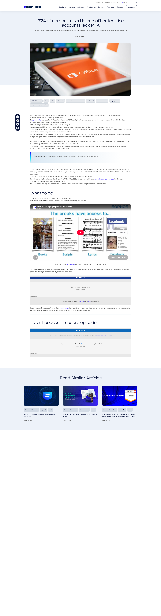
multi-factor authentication (75, 101)
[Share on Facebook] (17, 128)
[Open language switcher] (136, 2)
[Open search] (131, 2)
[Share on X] (17, 120)
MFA (52, 101)
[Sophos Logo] (32, 7)
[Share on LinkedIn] (17, 124)
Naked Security (36, 101)
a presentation (37, 120)
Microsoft (60, 101)
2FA (46, 101)
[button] (124, 2)
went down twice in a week (104, 179)
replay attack (115, 101)
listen (89, 301)
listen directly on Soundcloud (103, 335)
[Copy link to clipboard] (17, 116)
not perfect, (65, 308)
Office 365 (91, 101)
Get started (131, 7)
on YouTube (71, 264)
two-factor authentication (39, 105)
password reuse (102, 101)
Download (81, 301)
